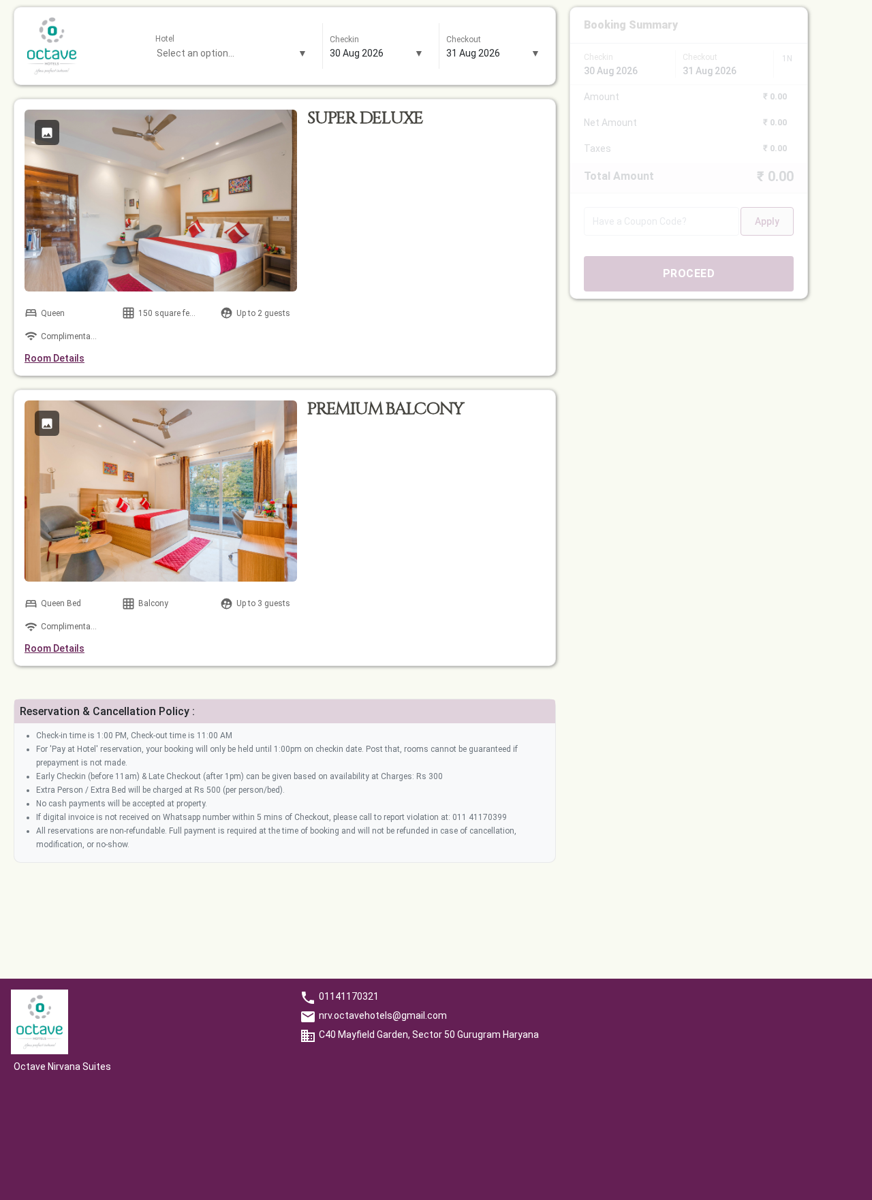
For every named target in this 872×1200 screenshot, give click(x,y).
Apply (767, 221)
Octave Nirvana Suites (62, 1066)
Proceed (689, 273)
